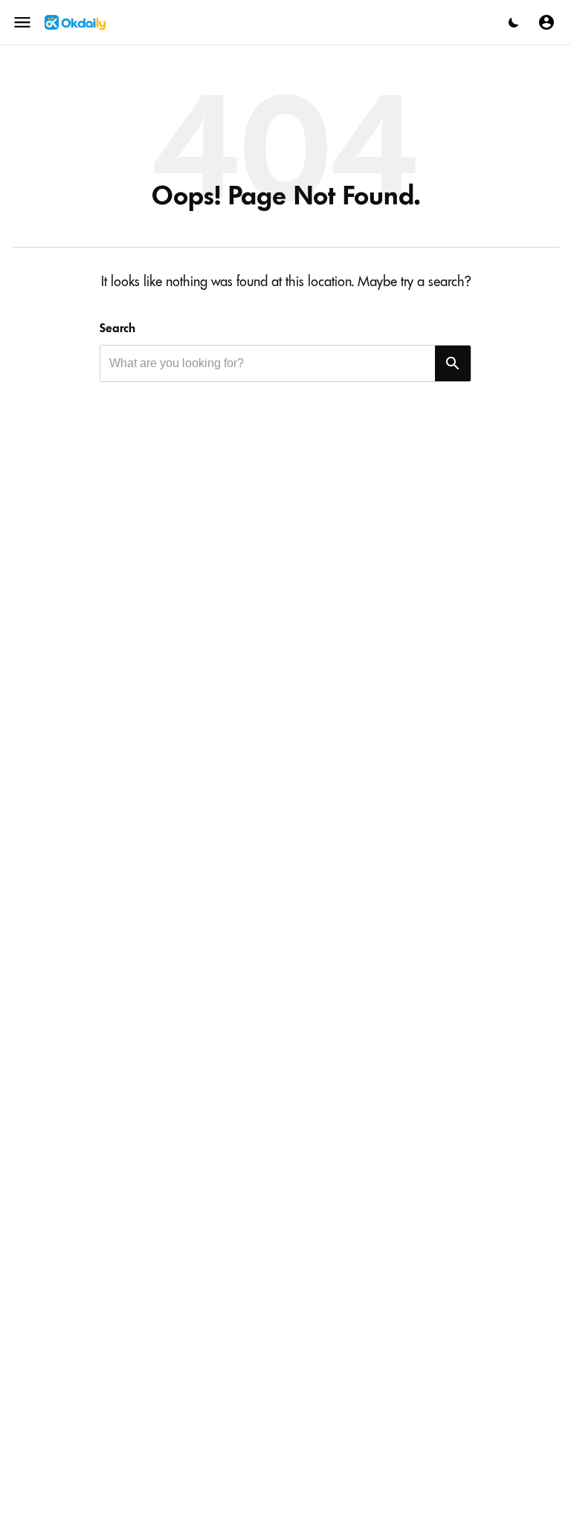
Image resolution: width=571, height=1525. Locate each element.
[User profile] (546, 22)
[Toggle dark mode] (513, 22)
